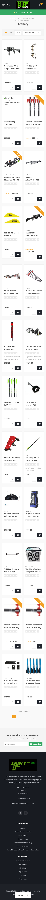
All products (23, 879)
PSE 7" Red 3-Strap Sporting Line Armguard (12, 460)
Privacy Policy (23, 839)
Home (12, 18)
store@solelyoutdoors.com (24, 803)
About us (23, 828)
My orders (23, 864)
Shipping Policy (23, 835)
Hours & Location (23, 846)
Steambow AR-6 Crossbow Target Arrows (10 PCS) (33, 683)
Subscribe (36, 744)
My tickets (23, 868)
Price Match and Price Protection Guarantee (23, 850)
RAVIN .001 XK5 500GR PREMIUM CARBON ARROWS (11, 293)
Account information (23, 861)
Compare (23, 875)
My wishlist (23, 871)
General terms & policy (23, 832)
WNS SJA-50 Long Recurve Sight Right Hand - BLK (11, 572)
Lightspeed (14, 894)
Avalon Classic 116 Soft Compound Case (11, 516)
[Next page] (30, 716)
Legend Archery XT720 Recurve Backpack (32, 516)
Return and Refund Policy (23, 843)
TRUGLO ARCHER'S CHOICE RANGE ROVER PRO (33, 349)
